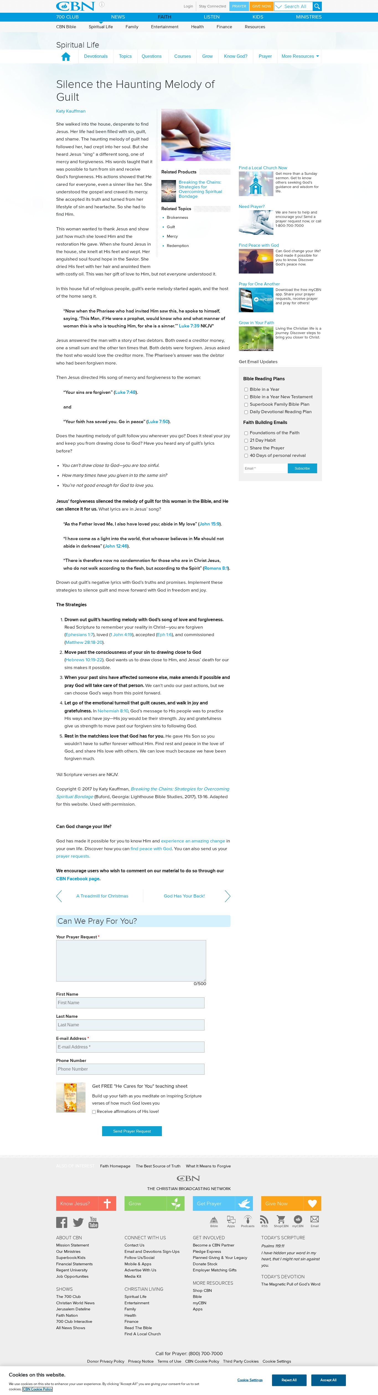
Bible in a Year (264, 389)
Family (132, 27)
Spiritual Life (101, 27)
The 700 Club (68, 1297)
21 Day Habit (263, 440)
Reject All (289, 1380)
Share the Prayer (267, 448)
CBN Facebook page (77, 878)
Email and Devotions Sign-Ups (152, 1252)
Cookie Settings (277, 1361)
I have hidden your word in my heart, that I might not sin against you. (290, 1259)
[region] (189, 1380)
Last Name (67, 1016)
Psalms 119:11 (272, 1246)
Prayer (239, 6)
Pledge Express (207, 1252)
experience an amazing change (193, 841)
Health (197, 27)
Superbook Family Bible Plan (279, 404)
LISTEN (212, 17)
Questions (152, 56)
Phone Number (71, 1060)
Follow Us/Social (139, 1258)
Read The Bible (138, 1328)
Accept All (328, 1380)
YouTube (94, 1222)
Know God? (235, 56)
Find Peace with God (259, 245)
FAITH (164, 17)
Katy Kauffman (71, 111)
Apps (231, 1226)
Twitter (77, 1222)
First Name (67, 994)
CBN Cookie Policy (202, 1361)
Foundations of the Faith (274, 433)
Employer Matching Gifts (215, 1270)
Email (315, 1226)
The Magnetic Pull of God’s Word (290, 1284)
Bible (214, 1226)
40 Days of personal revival (278, 455)
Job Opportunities (72, 1276)
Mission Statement (72, 1245)
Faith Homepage (115, 1166)
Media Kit (133, 1276)
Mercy (172, 236)
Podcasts (248, 1226)
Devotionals (96, 56)
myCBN (298, 1226)
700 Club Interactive (74, 1321)
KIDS (258, 17)
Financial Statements (74, 1264)
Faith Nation (67, 1315)
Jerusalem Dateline (73, 1309)
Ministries (309, 17)
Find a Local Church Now (263, 168)
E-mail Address (72, 1038)
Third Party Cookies (241, 1361)
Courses (182, 56)
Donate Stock (205, 1264)
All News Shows (70, 1328)
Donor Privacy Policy (105, 1361)
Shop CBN (202, 1291)
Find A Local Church (143, 1334)
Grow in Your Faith (256, 323)
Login (188, 6)
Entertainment (164, 27)
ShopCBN (281, 1226)
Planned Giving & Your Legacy (220, 1258)
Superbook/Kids (71, 1258)
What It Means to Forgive (208, 1166)
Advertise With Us (140, 1270)
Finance (224, 27)
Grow (207, 56)
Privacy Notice (141, 1361)
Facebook (61, 1222)
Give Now (261, 6)
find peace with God (151, 849)
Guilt (171, 227)
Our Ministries (68, 1252)
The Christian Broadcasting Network (189, 1189)
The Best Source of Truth (158, 1166)
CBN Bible (66, 27)
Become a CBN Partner (213, 1245)
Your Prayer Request (78, 937)
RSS (265, 1226)
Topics (125, 56)
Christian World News (75, 1303)
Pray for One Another (259, 284)
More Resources (298, 56)
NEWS (118, 17)
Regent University (71, 1270)
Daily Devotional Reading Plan (281, 412)
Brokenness (177, 217)
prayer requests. (73, 856)
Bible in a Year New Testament (281, 397)
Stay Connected (212, 6)
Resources (255, 27)
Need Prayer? (252, 206)
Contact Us (134, 1245)
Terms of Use (169, 1361)
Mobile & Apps (138, 1264)
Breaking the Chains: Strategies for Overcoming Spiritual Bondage (200, 189)
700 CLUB (67, 17)
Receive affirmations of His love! (128, 1111)
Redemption (178, 246)
